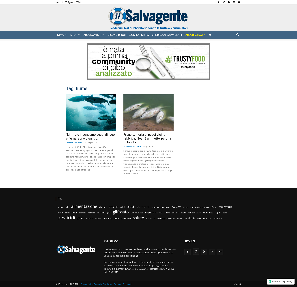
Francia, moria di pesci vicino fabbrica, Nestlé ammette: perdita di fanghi (147, 138)
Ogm (218, 212)
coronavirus (225, 207)
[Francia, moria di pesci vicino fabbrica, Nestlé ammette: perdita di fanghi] (148, 112)
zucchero (217, 218)
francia (101, 212)
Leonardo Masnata (132, 146)
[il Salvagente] (148, 18)
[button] (237, 35)
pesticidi (66, 217)
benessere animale (161, 207)
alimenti (103, 207)
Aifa (67, 207)
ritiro (116, 218)
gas (109, 212)
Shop (73, 35)
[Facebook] (218, 2)
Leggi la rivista (139, 35)
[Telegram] (228, 2)
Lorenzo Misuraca (74, 142)
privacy (97, 218)
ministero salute (179, 213)
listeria (167, 213)
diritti (67, 212)
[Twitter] (234, 2)
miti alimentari (194, 213)
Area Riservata (195, 35)
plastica (89, 218)
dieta (60, 212)
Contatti (237, 284)
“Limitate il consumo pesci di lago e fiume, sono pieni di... (90, 136)
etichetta (82, 213)
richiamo (107, 218)
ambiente (113, 207)
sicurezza (150, 218)
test (199, 218)
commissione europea (199, 207)
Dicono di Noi (117, 35)
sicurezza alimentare (166, 218)
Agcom (60, 207)
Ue (210, 218)
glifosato (121, 212)
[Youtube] (239, 2)
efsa (74, 212)
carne (185, 207)
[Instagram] (223, 2)
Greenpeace (137, 212)
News (60, 35)
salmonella (126, 218)
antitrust (127, 206)
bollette (176, 206)
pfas (80, 218)
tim (205, 218)
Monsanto (208, 212)
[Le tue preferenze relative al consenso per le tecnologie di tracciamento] (281, 282)
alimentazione (84, 206)
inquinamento (153, 212)
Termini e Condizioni (103, 284)
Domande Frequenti (122, 284)
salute (138, 217)
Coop (213, 207)
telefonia (190, 218)
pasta (225, 213)
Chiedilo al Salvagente (167, 35)
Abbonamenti (92, 35)
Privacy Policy (87, 284)
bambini (143, 206)
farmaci (91, 212)
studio (179, 218)
